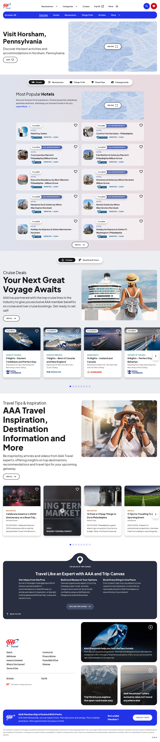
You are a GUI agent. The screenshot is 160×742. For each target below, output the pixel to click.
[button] (70, 386)
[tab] (37, 82)
